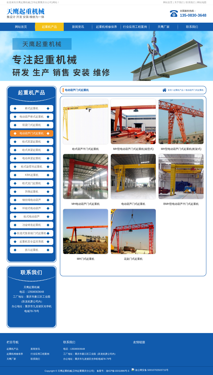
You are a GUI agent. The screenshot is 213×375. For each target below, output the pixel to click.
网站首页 (167, 2)
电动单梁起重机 (31, 158)
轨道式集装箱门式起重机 (31, 233)
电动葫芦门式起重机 (32, 133)
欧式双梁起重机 (31, 141)
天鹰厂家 (164, 26)
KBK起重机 (31, 175)
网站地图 (201, 2)
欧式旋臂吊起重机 (31, 166)
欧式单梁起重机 (31, 150)
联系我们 (190, 2)
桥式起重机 (31, 108)
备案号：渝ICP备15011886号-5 (113, 371)
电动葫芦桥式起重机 (32, 116)
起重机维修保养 (106, 26)
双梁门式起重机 (31, 125)
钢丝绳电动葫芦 (31, 199)
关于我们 (179, 2)
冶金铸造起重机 (31, 224)
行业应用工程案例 (135, 26)
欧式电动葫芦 (32, 216)
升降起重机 (31, 191)
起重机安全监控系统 (32, 241)
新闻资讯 (78, 26)
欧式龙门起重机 (31, 183)
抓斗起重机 (31, 249)
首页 (170, 90)
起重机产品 (49, 26)
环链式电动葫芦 (31, 208)
